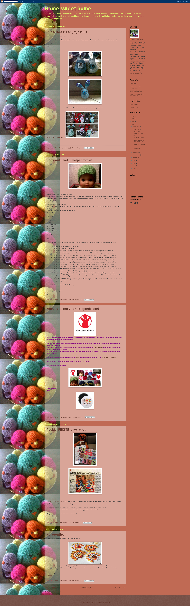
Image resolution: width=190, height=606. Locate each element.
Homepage (86, 587)
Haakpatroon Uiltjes (135, 86)
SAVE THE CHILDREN (109, 357)
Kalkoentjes (55, 534)
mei (134, 166)
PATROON (50, 576)
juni (134, 163)
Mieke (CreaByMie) (137, 39)
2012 (133, 124)
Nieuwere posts (51, 587)
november (136, 129)
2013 (133, 121)
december (136, 126)
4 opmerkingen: (77, 580)
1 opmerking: (76, 522)
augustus (136, 158)
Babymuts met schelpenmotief (70, 160)
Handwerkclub (134, 104)
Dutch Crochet (98, 347)
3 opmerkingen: (77, 148)
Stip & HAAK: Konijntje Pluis (67, 32)
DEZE (77, 357)
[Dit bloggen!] (87, 148)
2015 (133, 119)
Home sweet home (68, 8)
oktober (135, 152)
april (134, 168)
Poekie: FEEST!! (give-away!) (67, 429)
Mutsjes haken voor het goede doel (73, 309)
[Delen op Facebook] (91, 148)
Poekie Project (134, 107)
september (136, 155)
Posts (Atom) (57, 591)
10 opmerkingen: (77, 417)
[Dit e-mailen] (85, 148)
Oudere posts (120, 587)
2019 (133, 116)
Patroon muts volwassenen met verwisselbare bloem (136, 90)
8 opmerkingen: (77, 299)
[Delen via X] (89, 148)
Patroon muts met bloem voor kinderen (137, 94)
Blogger (107, 602)
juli (134, 160)
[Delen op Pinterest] (93, 148)
